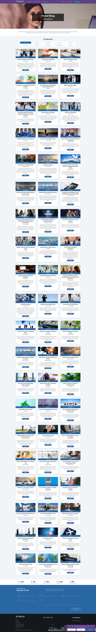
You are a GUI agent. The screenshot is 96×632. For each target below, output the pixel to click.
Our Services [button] (28, 1)
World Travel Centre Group (76, 620)
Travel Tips (70, 42)
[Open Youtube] (51, 617)
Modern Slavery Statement (20, 625)
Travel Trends (70, 45)
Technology (59, 42)
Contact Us (77, 1)
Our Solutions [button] (36, 1)
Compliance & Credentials (20, 624)
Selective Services (59, 45)
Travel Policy (48, 45)
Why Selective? (45, 1)
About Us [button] (63, 1)
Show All (25, 42)
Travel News (37, 42)
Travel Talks (26, 45)
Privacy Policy (18, 622)
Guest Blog (37, 45)
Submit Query (76, 609)
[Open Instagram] (49, 617)
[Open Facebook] (44, 617)
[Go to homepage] (20, 1)
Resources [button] (70, 1)
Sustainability (48, 42)
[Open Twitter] (46, 617)
